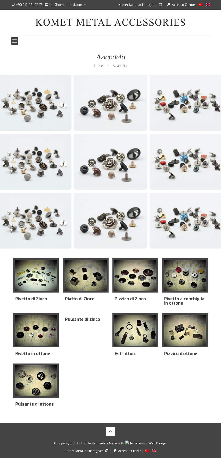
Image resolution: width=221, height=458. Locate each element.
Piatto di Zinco (80, 299)
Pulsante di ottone (34, 404)
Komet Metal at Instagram (138, 5)
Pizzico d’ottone (180, 354)
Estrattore (126, 354)
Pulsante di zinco (82, 319)
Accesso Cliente (183, 5)
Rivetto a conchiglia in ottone (184, 301)
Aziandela (120, 66)
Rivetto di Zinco (31, 299)
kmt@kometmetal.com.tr (67, 5)
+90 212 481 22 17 (29, 5)
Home (98, 66)
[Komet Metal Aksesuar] (110, 22)
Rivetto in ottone (32, 354)
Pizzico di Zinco (130, 299)
